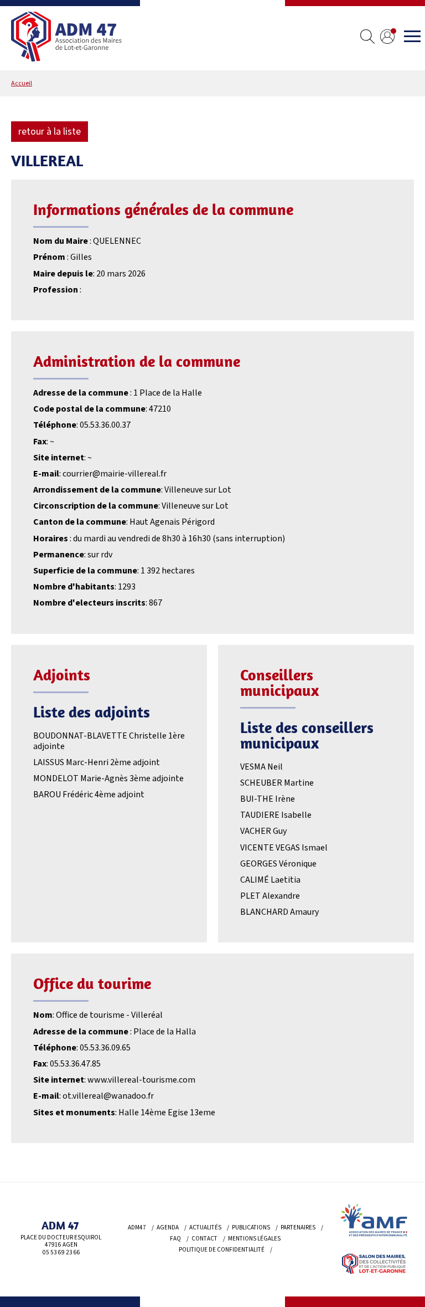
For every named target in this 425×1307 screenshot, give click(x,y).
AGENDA (168, 1227)
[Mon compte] (387, 38)
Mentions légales (254, 1238)
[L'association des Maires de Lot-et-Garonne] (66, 38)
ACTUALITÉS (205, 1227)
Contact (204, 1238)
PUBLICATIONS (251, 1227)
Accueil (21, 83)
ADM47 (137, 1227)
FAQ (175, 1238)
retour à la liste (49, 132)
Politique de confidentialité (222, 1250)
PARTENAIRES (298, 1227)
